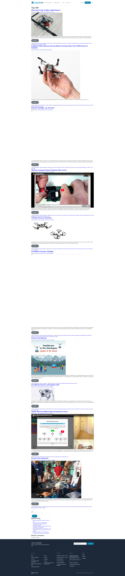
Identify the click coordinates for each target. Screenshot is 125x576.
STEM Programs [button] (57, 2)
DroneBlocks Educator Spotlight (42, 251)
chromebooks (56, 456)
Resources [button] (68, 2)
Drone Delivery (58, 383)
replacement (37, 106)
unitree (56, 336)
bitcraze (60, 105)
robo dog (86, 408)
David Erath (51, 12)
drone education (68, 43)
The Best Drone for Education (41, 218)
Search (32, 511)
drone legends (74, 43)
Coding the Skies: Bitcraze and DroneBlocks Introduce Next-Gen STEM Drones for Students (59, 47)
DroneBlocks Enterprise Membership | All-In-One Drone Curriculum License (74, 556)
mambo (84, 248)
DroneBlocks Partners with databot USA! (45, 385)
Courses (32, 559)
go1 (85, 335)
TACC (92, 167)
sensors (32, 410)
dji (58, 43)
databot (50, 408)
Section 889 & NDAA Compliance (35, 561)
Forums (45, 555)
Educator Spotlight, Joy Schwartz (42, 108)
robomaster (40, 44)
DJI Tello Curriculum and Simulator (61, 565)
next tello (32, 106)
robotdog (44, 336)
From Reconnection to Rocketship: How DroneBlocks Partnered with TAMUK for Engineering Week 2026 (40, 523)
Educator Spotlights (43, 43)
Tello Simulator (49, 43)
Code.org (51, 167)
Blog (32, 555)
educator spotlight (74, 335)
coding (57, 43)
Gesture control (43, 216)
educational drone (34, 44)
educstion (39, 507)
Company (46, 559)
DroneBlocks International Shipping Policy (49, 563)
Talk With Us (87, 2)
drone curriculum (62, 43)
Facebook (84, 558)
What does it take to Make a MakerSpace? (45, 10)
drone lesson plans (80, 43)
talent (32, 168)
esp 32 (36, 216)
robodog (32, 336)
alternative (57, 105)
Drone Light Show (60, 559)
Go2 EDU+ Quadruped (73, 562)
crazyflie (66, 105)
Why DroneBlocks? (48, 2)
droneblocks (86, 43)
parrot (87, 248)
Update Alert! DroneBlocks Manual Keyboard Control (49, 412)
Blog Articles (37, 43)
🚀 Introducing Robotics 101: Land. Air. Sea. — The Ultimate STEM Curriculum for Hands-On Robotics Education (42, 529)
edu (77, 167)
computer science (55, 506)
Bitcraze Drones (37, 105)
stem (43, 44)
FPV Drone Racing (60, 560)
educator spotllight (82, 167)
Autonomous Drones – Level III (62, 557)
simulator (71, 383)
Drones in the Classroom (39, 458)
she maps (68, 383)
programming (89, 335)
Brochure (45, 557)
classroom (47, 506)
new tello (91, 105)
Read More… (36, 40)
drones (75, 167)
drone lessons (62, 167)
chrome (52, 456)
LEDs (47, 216)
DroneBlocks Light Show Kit (74, 564)
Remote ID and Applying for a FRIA (36, 564)
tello (45, 44)
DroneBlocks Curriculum (69, 167)
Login (82, 2)
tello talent (36, 249)
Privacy (92, 572)
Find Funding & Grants (35, 566)
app (49, 456)
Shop (63, 2)
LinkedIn (83, 556)
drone (54, 215)
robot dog (41, 336)
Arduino (51, 215)
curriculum (60, 506)
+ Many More (71, 566)
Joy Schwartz (87, 167)
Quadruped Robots (50, 335)
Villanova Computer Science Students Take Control (49, 170)
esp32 (39, 216)
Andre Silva (53, 460)
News (41, 383)
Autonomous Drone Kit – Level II (75, 560)
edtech (90, 43)
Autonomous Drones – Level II (62, 555)
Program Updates (49, 105)
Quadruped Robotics (60, 562)
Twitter (83, 554)
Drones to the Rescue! (38, 338)
